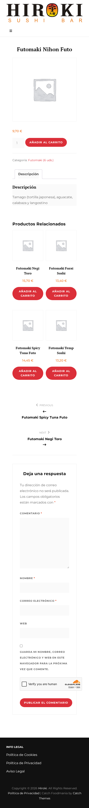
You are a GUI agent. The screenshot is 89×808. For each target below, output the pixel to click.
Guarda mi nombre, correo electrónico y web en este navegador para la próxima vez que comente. (43, 660)
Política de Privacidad (23, 763)
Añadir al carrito (46, 142)
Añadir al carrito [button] (28, 293)
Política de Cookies (21, 755)
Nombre (27, 578)
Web (23, 623)
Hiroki (42, 788)
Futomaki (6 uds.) (41, 160)
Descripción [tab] (28, 174)
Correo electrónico (38, 600)
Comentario (31, 513)
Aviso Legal (15, 771)
